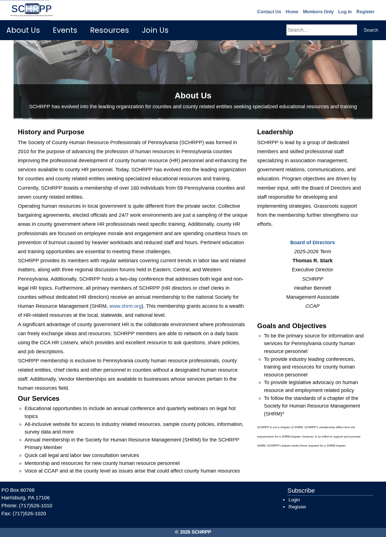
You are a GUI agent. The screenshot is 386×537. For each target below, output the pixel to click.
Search (371, 30)
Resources (109, 30)
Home (292, 11)
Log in (345, 11)
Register (365, 11)
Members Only (318, 11)
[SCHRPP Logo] (24, 10)
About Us (23, 30)
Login (294, 500)
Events (65, 30)
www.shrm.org (125, 306)
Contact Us (269, 11)
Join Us (155, 30)
